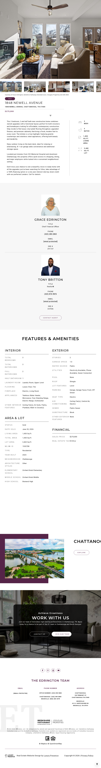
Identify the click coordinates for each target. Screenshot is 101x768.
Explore (81, 552)
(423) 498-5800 (56, 693)
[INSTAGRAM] (48, 670)
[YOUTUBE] (58, 670)
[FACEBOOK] (42, 670)
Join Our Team (62, 634)
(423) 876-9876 (50, 294)
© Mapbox (43, 744)
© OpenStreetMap (55, 744)
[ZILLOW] (53, 670)
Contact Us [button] (39, 634)
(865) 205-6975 (55, 699)
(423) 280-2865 (50, 234)
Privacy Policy (87, 756)
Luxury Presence (51, 756)
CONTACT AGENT (50, 318)
